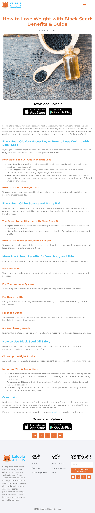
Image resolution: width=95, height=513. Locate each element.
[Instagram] (78, 477)
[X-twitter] (83, 477)
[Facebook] (73, 477)
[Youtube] (89, 477)
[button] (85, 5)
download (56, 412)
